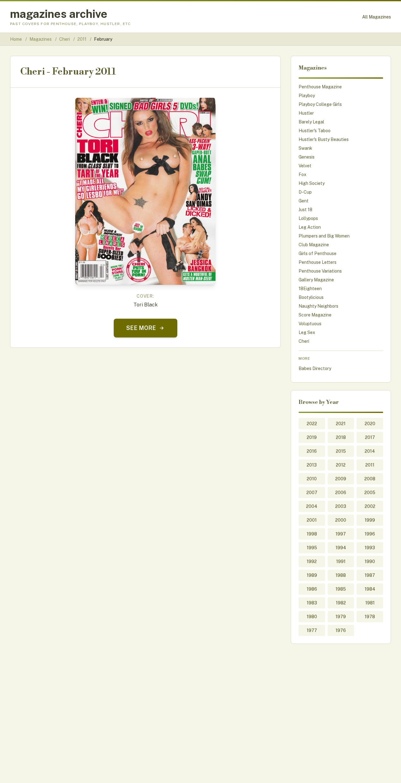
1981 (370, 602)
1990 (370, 561)
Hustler (306, 113)
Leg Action (310, 227)
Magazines (41, 39)
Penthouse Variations (320, 271)
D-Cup (305, 192)
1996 (370, 533)
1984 (370, 589)
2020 (370, 423)
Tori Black (145, 305)
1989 (312, 575)
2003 (340, 506)
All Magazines (376, 16)
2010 (312, 478)
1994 (341, 547)
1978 (370, 616)
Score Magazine (315, 314)
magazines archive (58, 13)
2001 (312, 520)
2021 (341, 423)
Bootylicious (311, 297)
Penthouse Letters (317, 262)
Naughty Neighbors (318, 306)
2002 (370, 506)
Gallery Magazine (316, 279)
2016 (312, 451)
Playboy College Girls (320, 104)
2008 (369, 478)
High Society (312, 183)
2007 (311, 492)
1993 (370, 547)
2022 (312, 423)
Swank (305, 148)
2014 (370, 451)
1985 (341, 589)
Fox (302, 174)
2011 (82, 39)
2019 (312, 437)
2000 (340, 520)
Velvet (305, 165)
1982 (341, 602)
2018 (341, 437)
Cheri (65, 39)
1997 (341, 533)
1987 (370, 575)
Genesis (307, 156)
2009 (340, 478)
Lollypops (308, 218)
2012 (341, 464)
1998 (312, 533)
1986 (312, 589)
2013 (312, 464)
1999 (370, 520)
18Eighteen (310, 288)
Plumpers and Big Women (324, 235)
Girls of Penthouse (317, 253)
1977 (312, 630)
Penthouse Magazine (320, 86)
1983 (312, 602)
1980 (312, 616)
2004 (311, 506)
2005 (369, 492)
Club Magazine (314, 244)
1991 (341, 561)
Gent (304, 200)
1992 (312, 561)
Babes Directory (315, 368)
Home (16, 39)
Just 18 (305, 209)
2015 (341, 451)
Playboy (307, 95)
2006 (340, 492)
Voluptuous (310, 323)
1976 (341, 630)
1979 (341, 616)
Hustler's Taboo (315, 130)
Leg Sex (307, 332)
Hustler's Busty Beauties (324, 139)
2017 (370, 437)
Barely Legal (311, 121)
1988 (341, 575)
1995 (312, 547)
